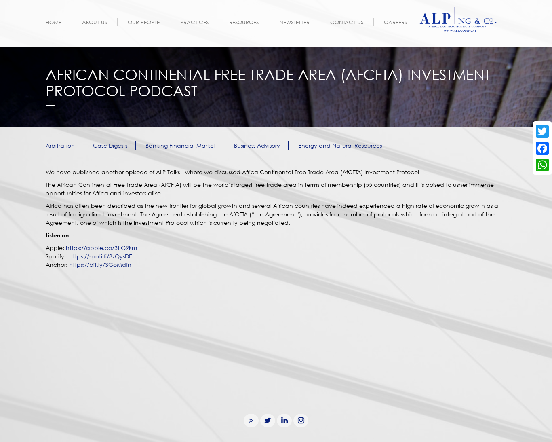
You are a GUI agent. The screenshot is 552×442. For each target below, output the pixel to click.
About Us (94, 22)
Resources (244, 22)
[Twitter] (267, 420)
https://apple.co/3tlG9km (101, 247)
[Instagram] (300, 420)
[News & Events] (251, 420)
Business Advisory (257, 145)
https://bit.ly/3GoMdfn (100, 264)
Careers (395, 22)
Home (53, 22)
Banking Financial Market (180, 145)
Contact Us (346, 22)
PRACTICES (194, 22)
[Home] (459, 19)
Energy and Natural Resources (340, 145)
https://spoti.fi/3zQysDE (100, 256)
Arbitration (60, 145)
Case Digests (110, 145)
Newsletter (294, 22)
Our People (144, 22)
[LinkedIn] (284, 420)
